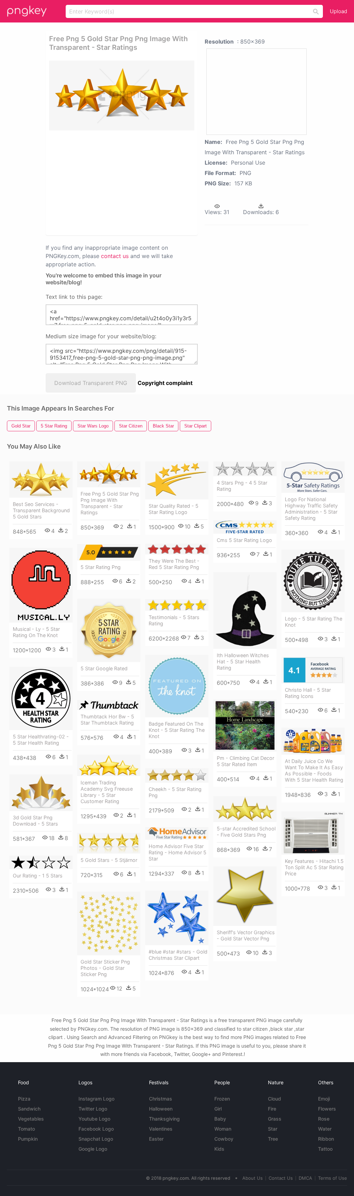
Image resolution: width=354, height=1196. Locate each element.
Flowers (327, 1109)
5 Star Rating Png (101, 567)
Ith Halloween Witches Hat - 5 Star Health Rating (243, 661)
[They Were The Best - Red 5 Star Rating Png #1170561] (176, 549)
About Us (252, 1178)
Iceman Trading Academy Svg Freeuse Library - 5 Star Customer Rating (107, 792)
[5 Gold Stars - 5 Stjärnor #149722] (108, 843)
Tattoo (325, 1149)
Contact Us (281, 1178)
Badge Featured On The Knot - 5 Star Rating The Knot (177, 730)
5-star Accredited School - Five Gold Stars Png (246, 832)
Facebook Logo (96, 1129)
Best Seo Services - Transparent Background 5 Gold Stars (41, 510)
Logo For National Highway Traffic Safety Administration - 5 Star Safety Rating (311, 508)
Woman (222, 1129)
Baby (220, 1119)
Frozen (222, 1099)
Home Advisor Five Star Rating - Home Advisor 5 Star (177, 852)
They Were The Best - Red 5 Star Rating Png (174, 564)
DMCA (305, 1178)
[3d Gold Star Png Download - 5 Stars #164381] (41, 792)
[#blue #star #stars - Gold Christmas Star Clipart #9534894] (176, 918)
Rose (323, 1119)
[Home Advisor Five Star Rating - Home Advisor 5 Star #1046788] (176, 833)
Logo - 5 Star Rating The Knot (313, 622)
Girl (218, 1109)
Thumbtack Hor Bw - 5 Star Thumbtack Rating (107, 720)
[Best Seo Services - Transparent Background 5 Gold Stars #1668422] (41, 479)
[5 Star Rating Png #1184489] (108, 552)
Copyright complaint (165, 382)
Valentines (161, 1129)
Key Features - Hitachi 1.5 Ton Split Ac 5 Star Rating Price (314, 867)
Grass (274, 1119)
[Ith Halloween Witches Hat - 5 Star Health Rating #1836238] (245, 610)
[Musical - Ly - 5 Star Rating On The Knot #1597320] (41, 585)
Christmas (160, 1099)
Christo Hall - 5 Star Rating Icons (308, 693)
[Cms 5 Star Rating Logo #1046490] (245, 527)
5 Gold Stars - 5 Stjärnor (109, 860)
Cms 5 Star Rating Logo (244, 540)
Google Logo (92, 1149)
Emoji (324, 1099)
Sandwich (29, 1109)
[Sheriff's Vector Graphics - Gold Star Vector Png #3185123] (245, 896)
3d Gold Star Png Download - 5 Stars (35, 821)
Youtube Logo (94, 1119)
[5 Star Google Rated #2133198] (108, 630)
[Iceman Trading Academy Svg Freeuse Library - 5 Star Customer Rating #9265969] (108, 765)
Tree (273, 1139)
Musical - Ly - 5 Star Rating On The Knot (36, 632)
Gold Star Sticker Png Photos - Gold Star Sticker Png (105, 968)
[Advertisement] (155, 182)
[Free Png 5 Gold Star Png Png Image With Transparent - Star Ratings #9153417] (108, 474)
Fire (272, 1109)
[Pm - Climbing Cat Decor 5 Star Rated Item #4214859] (245, 725)
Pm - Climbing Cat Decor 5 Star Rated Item (245, 761)
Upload (338, 11)
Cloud (274, 1099)
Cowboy (223, 1139)
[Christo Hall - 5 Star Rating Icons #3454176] (313, 670)
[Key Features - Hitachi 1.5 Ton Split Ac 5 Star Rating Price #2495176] (313, 833)
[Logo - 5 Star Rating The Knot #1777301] (313, 581)
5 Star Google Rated (104, 668)
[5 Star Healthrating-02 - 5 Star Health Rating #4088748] (41, 698)
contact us (115, 255)
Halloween (161, 1109)
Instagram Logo (96, 1099)
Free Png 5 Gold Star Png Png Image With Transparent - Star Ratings (110, 503)
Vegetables (31, 1119)
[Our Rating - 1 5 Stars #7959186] (41, 862)
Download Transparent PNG (90, 382)
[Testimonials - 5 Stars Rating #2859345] (176, 605)
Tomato (26, 1129)
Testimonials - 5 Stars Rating (174, 620)
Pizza (24, 1099)
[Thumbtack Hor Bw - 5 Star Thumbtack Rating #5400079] (108, 705)
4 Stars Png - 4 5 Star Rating (242, 486)
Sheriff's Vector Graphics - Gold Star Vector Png (246, 935)
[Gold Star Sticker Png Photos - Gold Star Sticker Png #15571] (108, 923)
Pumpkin (28, 1139)
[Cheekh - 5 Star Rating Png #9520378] (176, 775)
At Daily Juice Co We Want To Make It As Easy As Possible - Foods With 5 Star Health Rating (314, 770)
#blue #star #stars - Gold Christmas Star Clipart (178, 955)
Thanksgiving (164, 1119)
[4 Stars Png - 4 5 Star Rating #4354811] (245, 468)
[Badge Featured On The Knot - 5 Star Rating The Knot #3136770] (176, 686)
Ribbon (326, 1139)
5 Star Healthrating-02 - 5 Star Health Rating (41, 740)
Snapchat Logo (95, 1139)
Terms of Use (332, 1178)
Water (325, 1129)
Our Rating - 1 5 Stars (38, 875)
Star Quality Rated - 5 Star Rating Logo (173, 509)
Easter (156, 1139)
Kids (219, 1149)
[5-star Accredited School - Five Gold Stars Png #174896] (245, 809)
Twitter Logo (92, 1109)
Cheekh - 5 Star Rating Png (175, 792)
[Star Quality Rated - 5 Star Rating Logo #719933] (176, 480)
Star (272, 1129)
